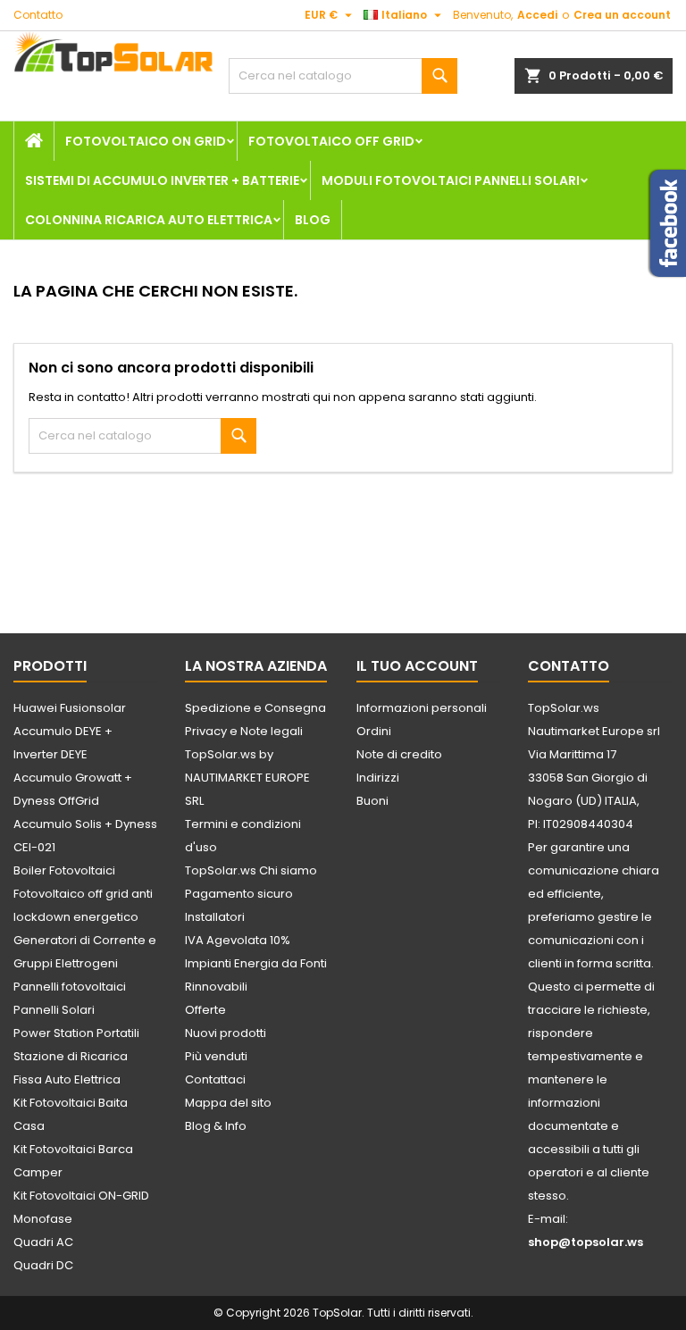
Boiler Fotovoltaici (64, 870)
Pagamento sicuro (239, 893)
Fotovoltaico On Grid (145, 141)
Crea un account (622, 14)
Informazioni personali (421, 707)
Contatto (38, 14)
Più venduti (216, 1056)
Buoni (372, 800)
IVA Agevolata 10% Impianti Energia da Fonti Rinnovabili (256, 963)
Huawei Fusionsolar (69, 707)
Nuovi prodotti (225, 1033)
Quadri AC (43, 1242)
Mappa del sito (228, 1102)
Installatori (215, 916)
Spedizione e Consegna (255, 707)
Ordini (373, 731)
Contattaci (215, 1079)
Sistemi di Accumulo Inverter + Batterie (162, 180)
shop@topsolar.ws (585, 1242)
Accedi (537, 14)
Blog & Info (216, 1125)
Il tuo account (417, 666)
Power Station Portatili (76, 1033)
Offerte (205, 1009)
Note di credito (399, 754)
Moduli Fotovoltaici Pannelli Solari (451, 180)
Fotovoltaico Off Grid (331, 141)
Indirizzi (377, 777)
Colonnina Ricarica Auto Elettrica (148, 220)
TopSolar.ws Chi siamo (251, 870)
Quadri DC (43, 1265)
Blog (312, 220)
